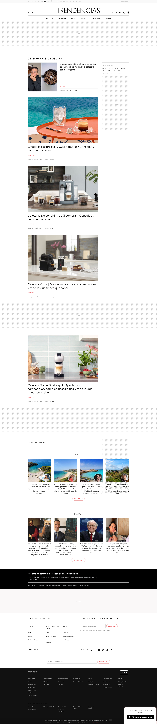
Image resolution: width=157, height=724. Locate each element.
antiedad (66, 640)
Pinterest (112, 12)
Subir (123, 672)
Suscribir (112, 626)
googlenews (128, 12)
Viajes (78, 454)
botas (64, 585)
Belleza (65, 632)
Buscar (36, 12)
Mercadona (119, 73)
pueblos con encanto (50, 641)
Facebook (116, 12)
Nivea (120, 71)
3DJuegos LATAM (48, 707)
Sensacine (61, 681)
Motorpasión (91, 681)
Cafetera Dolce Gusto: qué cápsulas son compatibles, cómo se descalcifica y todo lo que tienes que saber (60, 388)
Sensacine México (63, 707)
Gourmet (63, 86)
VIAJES (73, 18)
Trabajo (78, 514)
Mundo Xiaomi (32, 695)
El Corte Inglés (112, 71)
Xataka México (32, 707)
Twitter (90, 649)
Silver (47, 632)
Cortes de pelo (72, 585)
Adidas (123, 68)
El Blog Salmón (122, 681)
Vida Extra (46, 684)
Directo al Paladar (78, 681)
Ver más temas (34, 649)
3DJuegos (46, 681)
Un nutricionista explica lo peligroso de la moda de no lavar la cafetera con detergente (78, 67)
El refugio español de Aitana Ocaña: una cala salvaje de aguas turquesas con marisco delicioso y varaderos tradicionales (39, 488)
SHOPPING (62, 18)
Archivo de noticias (38, 442)
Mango (104, 68)
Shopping (31, 155)
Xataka (30, 681)
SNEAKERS (97, 18)
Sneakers (41, 585)
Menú (28, 12)
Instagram (124, 12)
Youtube (99, 649)
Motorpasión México (91, 707)
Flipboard (120, 12)
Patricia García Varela (36, 159)
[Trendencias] (78, 10)
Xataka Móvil (32, 684)
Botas (112, 73)
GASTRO (84, 18)
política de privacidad (104, 630)
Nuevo (32, 12)
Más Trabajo (78, 560)
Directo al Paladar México (78, 707)
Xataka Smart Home (32, 691)
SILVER (108, 18)
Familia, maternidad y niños (53, 585)
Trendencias (106, 681)
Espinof (60, 684)
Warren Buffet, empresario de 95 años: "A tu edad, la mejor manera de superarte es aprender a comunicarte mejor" (91, 548)
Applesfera (31, 687)
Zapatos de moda (84, 585)
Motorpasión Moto (93, 684)
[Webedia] (33, 671)
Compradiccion (107, 687)
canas (116, 68)
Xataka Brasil (32, 709)
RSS (107, 649)
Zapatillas (105, 73)
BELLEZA (49, 18)
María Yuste (64, 90)
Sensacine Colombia (61, 710)
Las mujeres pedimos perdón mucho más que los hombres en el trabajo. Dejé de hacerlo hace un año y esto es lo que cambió (117, 548)
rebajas (111, 68)
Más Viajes (78, 498)
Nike (103, 71)
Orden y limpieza (34, 640)
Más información (94, 722)
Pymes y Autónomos (121, 685)
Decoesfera (106, 684)
